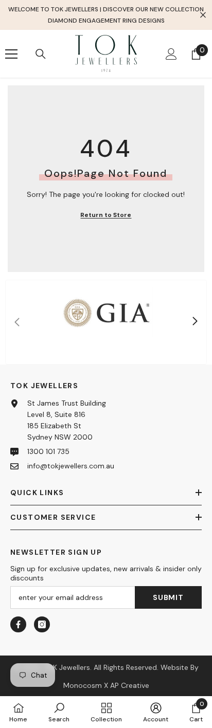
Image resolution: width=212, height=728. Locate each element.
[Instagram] (42, 624)
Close (203, 15)
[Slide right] (194, 322)
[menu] (11, 54)
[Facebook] (18, 624)
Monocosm (82, 685)
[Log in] (171, 54)
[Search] (40, 54)
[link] (106, 322)
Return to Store (105, 215)
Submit (168, 597)
